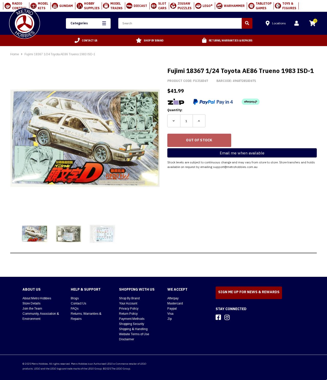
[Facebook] (218, 317)
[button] (88, 23)
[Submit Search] (247, 23)
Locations (279, 23)
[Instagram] (227, 317)
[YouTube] (236, 317)
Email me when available (242, 153)
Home (14, 54)
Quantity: (174, 110)
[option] (86, 40)
